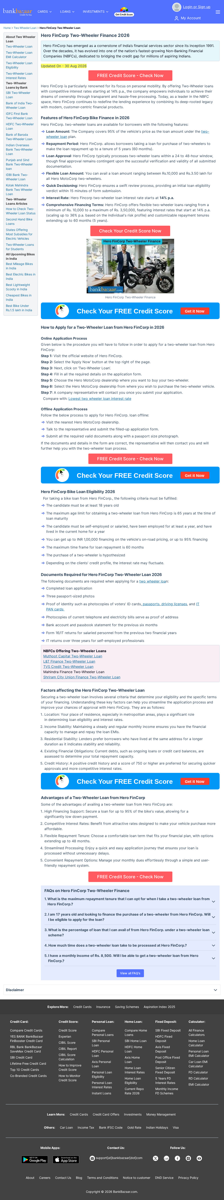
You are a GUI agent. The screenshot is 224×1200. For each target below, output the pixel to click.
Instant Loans (101, 1093)
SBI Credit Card (21, 1057)
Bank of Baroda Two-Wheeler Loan (19, 137)
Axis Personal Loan (101, 1064)
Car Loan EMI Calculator (198, 1064)
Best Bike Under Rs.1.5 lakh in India (19, 308)
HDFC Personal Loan (102, 1053)
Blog (79, 1177)
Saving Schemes (127, 1007)
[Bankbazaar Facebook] (178, 1158)
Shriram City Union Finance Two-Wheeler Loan (81, 677)
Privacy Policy (188, 1177)
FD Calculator (198, 1072)
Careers (44, 1177)
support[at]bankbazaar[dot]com (119, 1158)
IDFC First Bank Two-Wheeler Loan (19, 116)
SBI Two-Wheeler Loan (18, 95)
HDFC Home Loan (133, 1049)
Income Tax (86, 1127)
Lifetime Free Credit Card (28, 1063)
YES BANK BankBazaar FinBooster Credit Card (26, 1039)
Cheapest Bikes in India (19, 297)
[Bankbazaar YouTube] (200, 1158)
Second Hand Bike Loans (19, 221)
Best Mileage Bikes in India (19, 266)
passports (150, 604)
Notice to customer (136, 1177)
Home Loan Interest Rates (135, 1070)
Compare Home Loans (136, 1032)
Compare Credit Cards (26, 1030)
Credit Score (68, 1030)
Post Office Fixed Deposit (167, 1060)
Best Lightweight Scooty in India (18, 287)
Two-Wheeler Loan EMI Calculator (19, 55)
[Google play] (34, 1160)
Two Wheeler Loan (25, 27)
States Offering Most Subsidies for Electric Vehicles (19, 234)
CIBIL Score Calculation (67, 1057)
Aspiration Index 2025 (159, 1007)
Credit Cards (82, 1007)
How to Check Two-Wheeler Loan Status (20, 211)
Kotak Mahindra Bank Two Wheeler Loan (19, 189)
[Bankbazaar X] (156, 1158)
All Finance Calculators (197, 1032)
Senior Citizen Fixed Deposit (165, 1070)
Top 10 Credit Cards (24, 1069)
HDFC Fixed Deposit (163, 1039)
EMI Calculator (199, 1084)
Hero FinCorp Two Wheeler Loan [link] (60, 27)
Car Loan (66, 1127)
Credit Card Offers (106, 1114)
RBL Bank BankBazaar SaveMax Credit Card (26, 1049)
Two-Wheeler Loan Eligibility (19, 65)
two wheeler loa (152, 581)
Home (7, 27)
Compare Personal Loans (103, 1032)
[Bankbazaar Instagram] (189, 1158)
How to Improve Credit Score (70, 1067)
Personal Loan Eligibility (102, 1074)
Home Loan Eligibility (133, 1080)
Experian (65, 1036)
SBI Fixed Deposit (168, 1030)
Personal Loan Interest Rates (102, 1085)
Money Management (161, 1114)
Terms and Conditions (102, 1177)
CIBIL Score (67, 1042)
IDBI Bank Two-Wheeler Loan (17, 177)
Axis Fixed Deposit (162, 1049)
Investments (133, 1114)
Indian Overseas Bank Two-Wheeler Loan (19, 149)
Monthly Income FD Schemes (166, 1091)
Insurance (103, 1007)
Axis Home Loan (132, 1060)
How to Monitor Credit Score (69, 1078)
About (30, 1177)
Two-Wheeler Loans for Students (20, 247)
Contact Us (63, 1177)
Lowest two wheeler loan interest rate (99, 398)
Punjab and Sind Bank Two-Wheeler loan (19, 164)
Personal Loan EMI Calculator (199, 1053)
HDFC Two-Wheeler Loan (20, 126)
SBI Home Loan (136, 1041)
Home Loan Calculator (197, 1043)
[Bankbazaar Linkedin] (167, 1158)
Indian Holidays (157, 1127)
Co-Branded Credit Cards (28, 1076)
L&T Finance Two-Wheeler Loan (69, 661)
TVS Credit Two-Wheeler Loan (68, 666)
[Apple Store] (66, 1160)
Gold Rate (134, 1127)
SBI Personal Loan (101, 1043)
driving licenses (173, 604)
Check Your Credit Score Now (130, 231)
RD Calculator (198, 1078)
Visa (176, 1127)
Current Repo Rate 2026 (134, 1091)
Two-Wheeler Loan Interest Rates (19, 76)
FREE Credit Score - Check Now (130, 75)
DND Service (164, 1177)
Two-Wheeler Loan (19, 46)
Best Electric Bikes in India (20, 276)
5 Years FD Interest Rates (165, 1080)
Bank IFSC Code (110, 1127)
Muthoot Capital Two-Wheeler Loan (72, 656)
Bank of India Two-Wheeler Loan (19, 105)
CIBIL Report (68, 1048)
